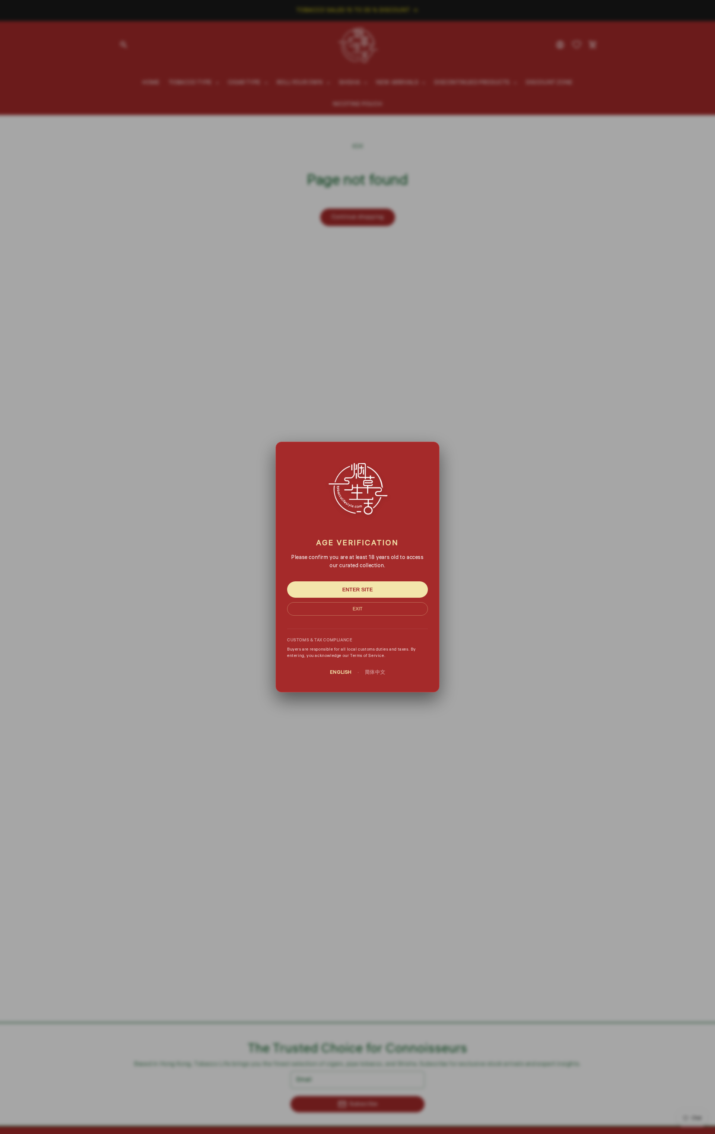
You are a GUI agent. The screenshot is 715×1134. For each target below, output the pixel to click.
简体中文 (375, 672)
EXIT (357, 609)
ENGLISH (341, 672)
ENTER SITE (357, 590)
